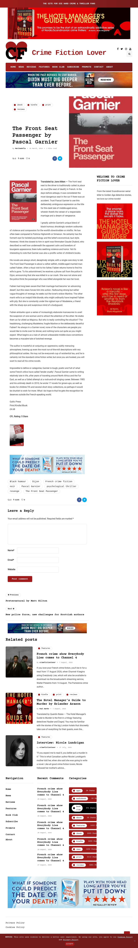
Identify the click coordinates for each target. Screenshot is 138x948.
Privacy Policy (15, 923)
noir (12, 486)
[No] (134, 941)
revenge (14, 491)
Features (44, 67)
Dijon (35, 481)
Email (11, 560)
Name (11, 550)
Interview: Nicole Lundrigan (60, 743)
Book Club (58, 67)
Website (11, 569)
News (21, 67)
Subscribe (73, 67)
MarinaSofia (20, 148)
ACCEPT (69, 944)
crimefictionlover (47, 662)
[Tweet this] (60, 158)
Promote (86, 67)
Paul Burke (44, 709)
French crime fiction (58, 481)
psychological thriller (61, 486)
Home (13, 67)
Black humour (18, 481)
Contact (99, 67)
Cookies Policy (15, 927)
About (109, 67)
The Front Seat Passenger (42, 491)
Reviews (31, 67)
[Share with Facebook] (54, 158)
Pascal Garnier (31, 486)
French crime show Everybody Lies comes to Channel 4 (50, 791)
